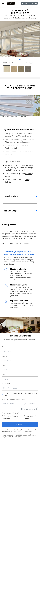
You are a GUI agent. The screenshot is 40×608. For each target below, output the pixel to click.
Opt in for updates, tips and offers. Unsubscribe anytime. (20, 394)
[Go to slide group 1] (19, 59)
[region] (20, 41)
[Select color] (6, 69)
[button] (3, 3)
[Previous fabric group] (26, 62)
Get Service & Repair (30, 417)
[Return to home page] (13, 3)
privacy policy (28, 432)
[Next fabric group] (36, 62)
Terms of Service (12, 437)
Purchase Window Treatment (10, 417)
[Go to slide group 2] (20, 59)
